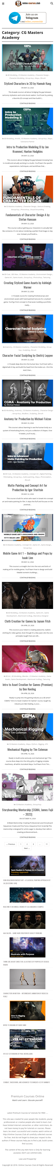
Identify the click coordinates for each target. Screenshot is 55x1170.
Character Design (42, 75)
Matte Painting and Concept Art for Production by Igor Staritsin (27, 487)
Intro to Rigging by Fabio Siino (14, 1025)
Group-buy (29, 78)
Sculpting (26, 350)
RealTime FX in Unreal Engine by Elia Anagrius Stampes (23, 906)
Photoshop (25, 209)
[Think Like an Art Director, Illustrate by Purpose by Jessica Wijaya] (27, 947)
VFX (46, 744)
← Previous (10, 844)
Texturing (46, 277)
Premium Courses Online (27, 1096)
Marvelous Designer (40, 616)
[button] (3, 4)
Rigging (41, 744)
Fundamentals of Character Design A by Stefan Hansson (28, 217)
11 (47, 844)
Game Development (18, 679)
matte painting (28, 477)
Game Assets (18, 277)
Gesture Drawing (43, 206)
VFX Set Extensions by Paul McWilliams (18, 1053)
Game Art (8, 277)
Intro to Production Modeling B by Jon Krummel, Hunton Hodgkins (28, 149)
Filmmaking (7, 477)
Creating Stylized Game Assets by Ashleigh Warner (27, 284)
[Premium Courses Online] (27, 2)
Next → (27, 848)
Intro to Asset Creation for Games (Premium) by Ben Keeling (27, 686)
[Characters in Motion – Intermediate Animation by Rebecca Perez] (27, 979)
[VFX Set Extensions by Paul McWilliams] (27, 1039)
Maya (37, 78)
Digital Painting (45, 474)
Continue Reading (27, 103)
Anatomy (8, 347)
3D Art (8, 676)
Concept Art (34, 474)
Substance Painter (27, 141)
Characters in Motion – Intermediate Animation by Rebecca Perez (25, 995)
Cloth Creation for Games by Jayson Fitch (27, 621)
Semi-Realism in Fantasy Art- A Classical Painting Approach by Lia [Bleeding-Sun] (26, 882)
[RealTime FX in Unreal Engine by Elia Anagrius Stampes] (27, 895)
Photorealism (46, 477)
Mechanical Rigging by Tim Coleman (27, 749)
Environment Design (44, 274)
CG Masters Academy (26, 75)
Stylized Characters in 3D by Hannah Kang (27, 83)
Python (34, 744)
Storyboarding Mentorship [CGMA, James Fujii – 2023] (27, 811)
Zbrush (43, 78)
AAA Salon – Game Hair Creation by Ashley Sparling (22, 933)
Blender (25, 676)
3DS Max (14, 274)
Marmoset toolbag (25, 616)
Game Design (46, 545)
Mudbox (25, 413)
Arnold (17, 138)
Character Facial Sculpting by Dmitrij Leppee (27, 355)
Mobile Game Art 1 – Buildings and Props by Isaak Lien (27, 555)
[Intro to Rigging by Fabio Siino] (27, 1010)
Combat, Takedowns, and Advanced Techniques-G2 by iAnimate (26, 1082)
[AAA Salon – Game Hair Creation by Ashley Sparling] (27, 920)
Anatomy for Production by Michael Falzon (27, 418)
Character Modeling (16, 78)
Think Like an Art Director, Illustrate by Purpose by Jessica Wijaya (26, 963)
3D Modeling (12, 75)
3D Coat (7, 274)
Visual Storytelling (37, 209)
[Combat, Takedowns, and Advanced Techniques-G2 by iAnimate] (27, 1068)
